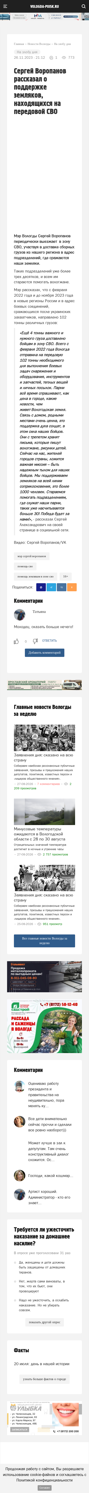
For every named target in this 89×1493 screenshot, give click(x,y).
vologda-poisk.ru (44, 6)
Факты (21, 1350)
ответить (49, 640)
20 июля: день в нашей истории (41, 1363)
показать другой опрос (44, 1322)
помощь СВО (25, 566)
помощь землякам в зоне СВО (36, 576)
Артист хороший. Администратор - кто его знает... (49, 1197)
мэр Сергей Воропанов (32, 556)
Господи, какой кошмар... (50, 1175)
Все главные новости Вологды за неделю (44, 941)
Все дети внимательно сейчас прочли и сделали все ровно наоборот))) (49, 1124)
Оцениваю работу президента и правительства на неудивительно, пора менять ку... (46, 1094)
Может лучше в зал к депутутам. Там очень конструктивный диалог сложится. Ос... (48, 1151)
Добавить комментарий (45, 652)
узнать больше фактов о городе (44, 1379)
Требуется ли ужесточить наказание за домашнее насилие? (44, 1236)
